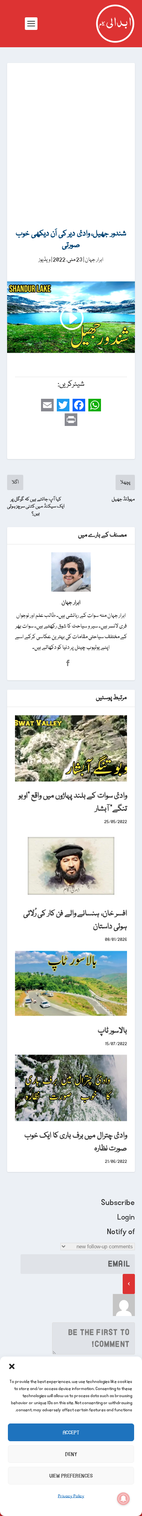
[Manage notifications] (123, 1498)
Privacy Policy (71, 1496)
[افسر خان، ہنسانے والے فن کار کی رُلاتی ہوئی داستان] (71, 865)
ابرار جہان (94, 259)
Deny (71, 1454)
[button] (12, 1366)
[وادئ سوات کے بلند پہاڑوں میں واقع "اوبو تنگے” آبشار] (71, 748)
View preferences (71, 1476)
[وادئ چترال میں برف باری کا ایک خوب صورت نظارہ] (71, 1087)
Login (126, 1217)
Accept (71, 1432)
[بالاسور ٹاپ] (71, 983)
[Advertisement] (71, 138)
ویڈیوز (44, 259)
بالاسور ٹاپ (112, 1031)
